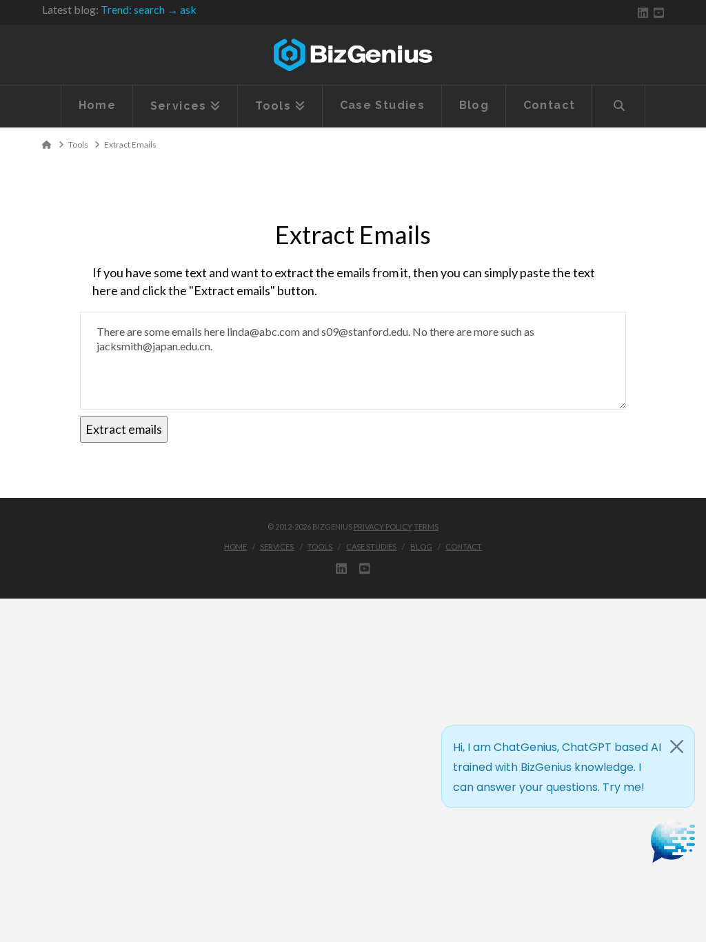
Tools (319, 546)
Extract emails (123, 429)
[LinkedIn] (643, 13)
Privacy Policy (383, 526)
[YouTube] (659, 13)
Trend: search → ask (148, 9)
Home (235, 546)
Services (277, 546)
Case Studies (371, 546)
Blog (421, 546)
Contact (463, 546)
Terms (426, 526)
